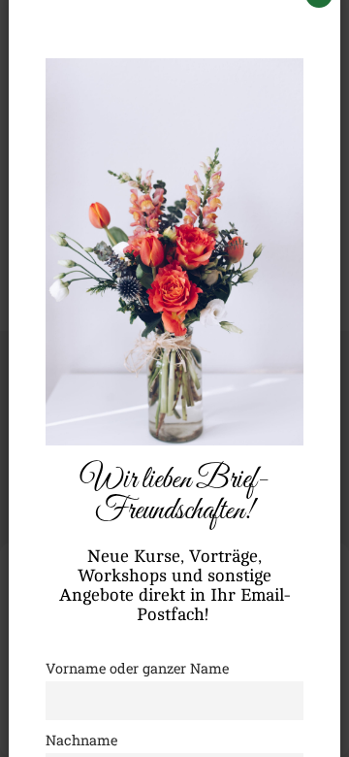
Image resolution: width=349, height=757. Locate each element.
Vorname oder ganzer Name (137, 668)
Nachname (81, 740)
